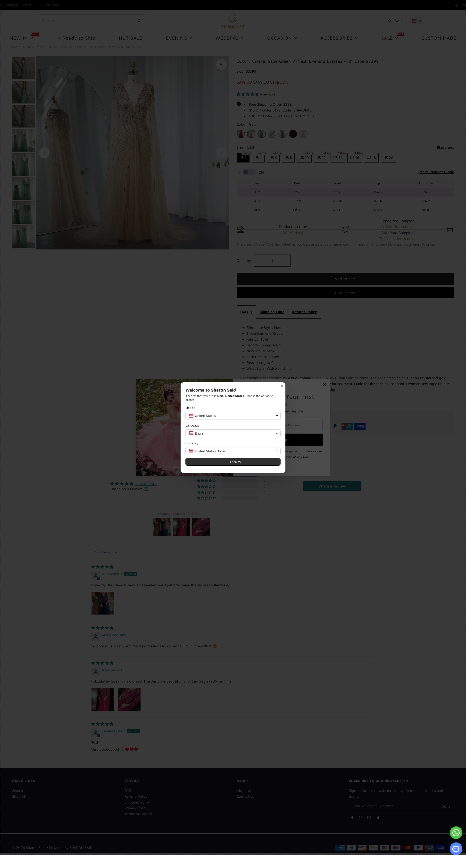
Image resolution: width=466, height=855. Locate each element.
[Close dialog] (282, 385)
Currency (191, 443)
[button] (233, 415)
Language (192, 425)
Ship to (190, 408)
